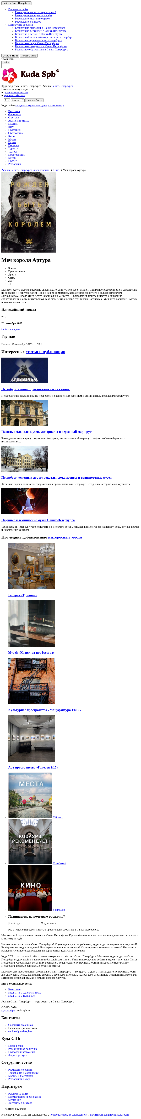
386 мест (58, 817)
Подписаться (48, 923)
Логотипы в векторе (20, 1102)
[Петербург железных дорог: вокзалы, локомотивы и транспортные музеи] (24, 470)
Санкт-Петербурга (62, 86)
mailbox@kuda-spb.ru (20, 1031)
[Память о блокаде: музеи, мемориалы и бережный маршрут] (24, 424)
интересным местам (16, 92)
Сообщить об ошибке (20, 1024)
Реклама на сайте (18, 1093)
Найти (6, 62)
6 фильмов (59, 909)
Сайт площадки (10, 329)
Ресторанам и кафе (19, 1079)
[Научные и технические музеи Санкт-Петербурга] (24, 513)
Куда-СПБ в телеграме (21, 995)
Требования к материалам (23, 1072)
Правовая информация (21, 1051)
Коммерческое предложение (24, 1096)
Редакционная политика (22, 1048)
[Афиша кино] (30, 909)
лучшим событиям (14, 95)
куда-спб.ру (8, 1010)
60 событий (59, 863)
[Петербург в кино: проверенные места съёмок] (24, 382)
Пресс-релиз (15, 1045)
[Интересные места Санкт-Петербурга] (30, 817)
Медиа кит (14, 1099)
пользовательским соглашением (68, 1114)
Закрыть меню (28, 55)
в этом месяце (56, 105)
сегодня (20, 105)
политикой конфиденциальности (109, 1114)
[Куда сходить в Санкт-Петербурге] (39, 82)
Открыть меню (10, 55)
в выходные (40, 105)
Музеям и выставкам (20, 1075)
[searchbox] (70, 62)
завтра (29, 105)
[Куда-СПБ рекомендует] (30, 863)
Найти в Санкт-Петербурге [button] (16, 3)
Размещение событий (20, 1069)
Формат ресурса (17, 1055)
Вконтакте (14, 989)
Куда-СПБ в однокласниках (24, 992)
